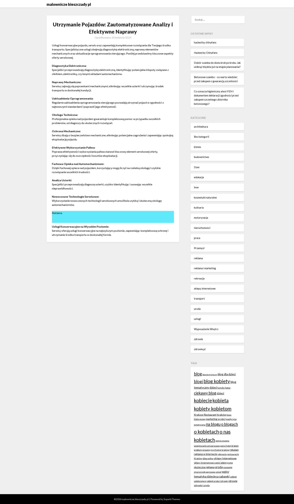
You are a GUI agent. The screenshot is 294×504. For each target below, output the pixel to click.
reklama (198, 258)
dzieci (220, 393)
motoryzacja (201, 217)
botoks (221, 387)
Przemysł (199, 248)
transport (199, 298)
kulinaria (199, 207)
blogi (198, 381)
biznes (197, 146)
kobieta (221, 400)
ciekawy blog (205, 393)
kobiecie (203, 400)
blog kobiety (217, 381)
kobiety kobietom (212, 408)
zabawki (224, 476)
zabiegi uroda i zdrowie (217, 481)
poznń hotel (225, 446)
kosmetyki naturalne (205, 197)
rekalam (234, 449)
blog (198, 373)
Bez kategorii (201, 136)
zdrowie (198, 339)
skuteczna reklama (204, 467)
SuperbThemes (172, 499)
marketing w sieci (215, 419)
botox (227, 388)
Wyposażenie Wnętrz (206, 329)
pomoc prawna (222, 441)
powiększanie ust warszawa (207, 446)
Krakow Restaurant (205, 414)
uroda (197, 308)
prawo (235, 445)
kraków (221, 414)
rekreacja (199, 278)
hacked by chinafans (205, 42)
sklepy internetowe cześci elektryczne (213, 462)
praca (197, 237)
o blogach (229, 424)
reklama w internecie (205, 454)
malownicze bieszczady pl (69, 4)
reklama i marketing (205, 268)
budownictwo (201, 156)
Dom (196, 167)
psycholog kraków (219, 450)
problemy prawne (202, 450)
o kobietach (206, 431)
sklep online (207, 458)
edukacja (199, 177)
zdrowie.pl (200, 349)
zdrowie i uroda (202, 485)
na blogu (213, 424)
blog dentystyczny (209, 374)
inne (196, 187)
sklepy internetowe (205, 288)
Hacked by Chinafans (205, 52)
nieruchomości (202, 227)
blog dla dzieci (227, 374)
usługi (197, 318)
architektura (201, 126)
